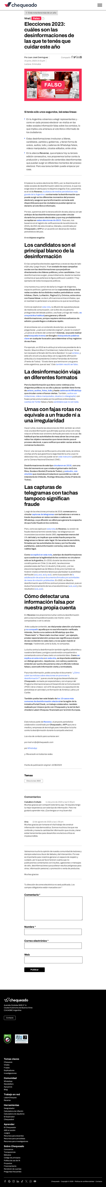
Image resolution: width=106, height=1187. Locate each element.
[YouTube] (35, 1182)
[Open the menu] (99, 5)
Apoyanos (8, 1087)
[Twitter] (27, 1182)
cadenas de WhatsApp (70, 390)
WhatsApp (8, 1081)
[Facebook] (6, 1182)
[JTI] (21, 1038)
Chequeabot (9, 1119)
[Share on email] (81, 57)
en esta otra (50, 658)
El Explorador (9, 1117)
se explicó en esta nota (41, 555)
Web (27, 954)
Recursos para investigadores (16, 1141)
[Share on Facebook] (72, 57)
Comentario (32, 894)
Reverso (7, 1100)
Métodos (7, 1155)
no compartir (32, 629)
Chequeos (8, 1062)
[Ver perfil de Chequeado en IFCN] (7, 1038)
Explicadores (9, 1070)
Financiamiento (10, 1166)
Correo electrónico (36, 940)
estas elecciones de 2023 (49, 220)
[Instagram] (14, 1182)
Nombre (30, 926)
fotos (44, 390)
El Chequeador (10, 1127)
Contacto (9, 1018)
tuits (50, 390)
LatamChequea (10, 1098)
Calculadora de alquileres (14, 1114)
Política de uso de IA (12, 1161)
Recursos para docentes (14, 1136)
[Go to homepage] (16, 5)
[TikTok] (23, 1182)
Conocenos (8, 1149)
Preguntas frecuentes (12, 1172)
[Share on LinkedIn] (78, 57)
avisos (30, 390)
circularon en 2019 (62, 465)
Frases (7, 1068)
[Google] (10, 1182)
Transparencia (10, 1152)
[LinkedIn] (19, 1182)
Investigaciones (10, 1073)
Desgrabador (9, 1108)
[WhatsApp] (31, 1182)
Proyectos (8, 1163)
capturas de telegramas (43, 514)
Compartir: (66, 57)
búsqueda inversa (37, 336)
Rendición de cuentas (12, 1169)
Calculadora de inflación (13, 1111)
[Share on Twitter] (74, 57)
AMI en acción (9, 1130)
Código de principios (12, 1158)
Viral (27, 18)
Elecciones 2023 (33, 781)
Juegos (7, 1133)
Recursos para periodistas (14, 1139)
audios (37, 390)
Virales (6, 1065)
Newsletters (8, 1084)
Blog (6, 1090)
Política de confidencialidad (84, 1181)
